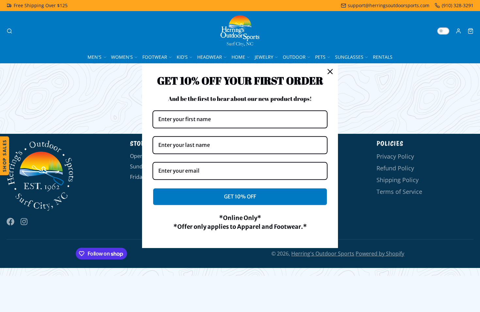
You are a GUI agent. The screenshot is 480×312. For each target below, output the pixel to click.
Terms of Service (399, 191)
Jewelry (264, 57)
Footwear (154, 57)
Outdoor (294, 57)
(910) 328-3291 (457, 5)
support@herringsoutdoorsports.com (388, 5)
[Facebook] (10, 222)
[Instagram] (24, 222)
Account (458, 31)
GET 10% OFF (240, 196)
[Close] (330, 71)
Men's (95, 57)
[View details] (40, 176)
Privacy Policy (395, 156)
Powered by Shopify (380, 253)
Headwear (209, 57)
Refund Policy (395, 168)
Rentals (382, 57)
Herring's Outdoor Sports (322, 253)
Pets (320, 57)
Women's (122, 57)
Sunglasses (349, 57)
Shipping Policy (397, 180)
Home (238, 57)
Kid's (182, 57)
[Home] (240, 31)
